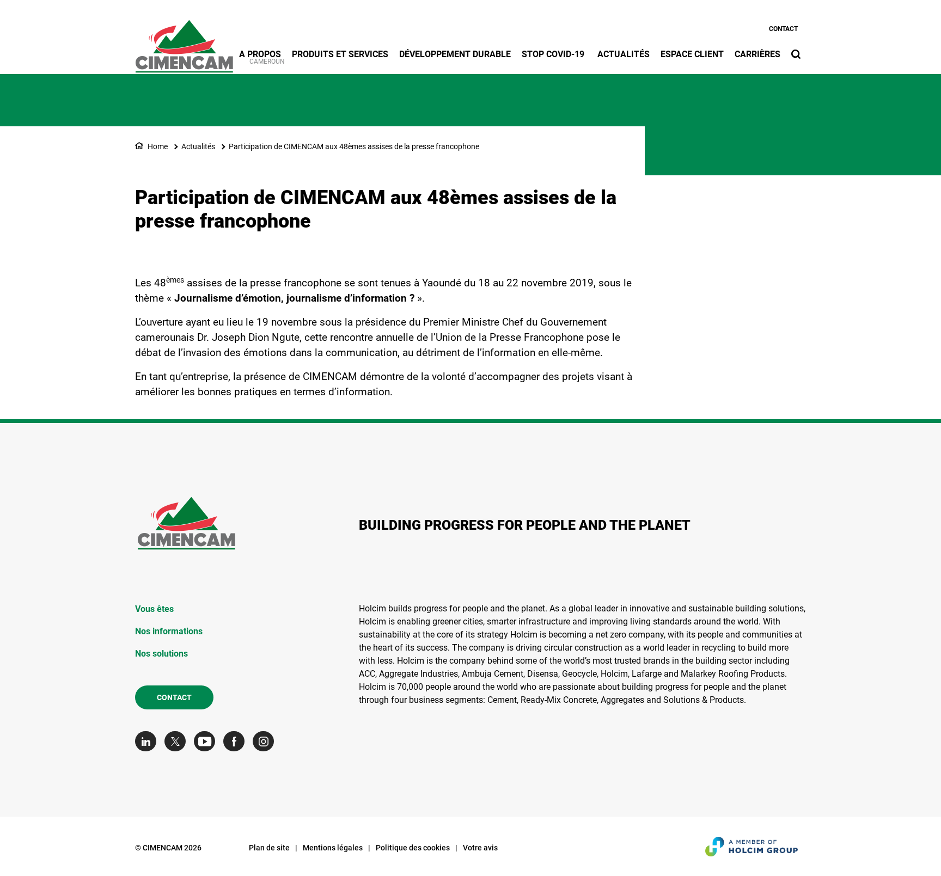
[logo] (184, 40)
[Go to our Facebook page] (236, 741)
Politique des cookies (413, 847)
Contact (783, 29)
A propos (260, 54)
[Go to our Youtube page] (207, 741)
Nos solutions (161, 653)
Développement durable (455, 54)
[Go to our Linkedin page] (148, 741)
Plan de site (269, 847)
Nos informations (169, 631)
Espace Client (692, 54)
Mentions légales (333, 847)
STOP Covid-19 (554, 54)
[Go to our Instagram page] (266, 741)
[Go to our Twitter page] (177, 741)
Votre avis (480, 847)
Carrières (757, 54)
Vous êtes (154, 609)
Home (158, 146)
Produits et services (340, 54)
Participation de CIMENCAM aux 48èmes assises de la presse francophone (354, 146)
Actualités (623, 54)
